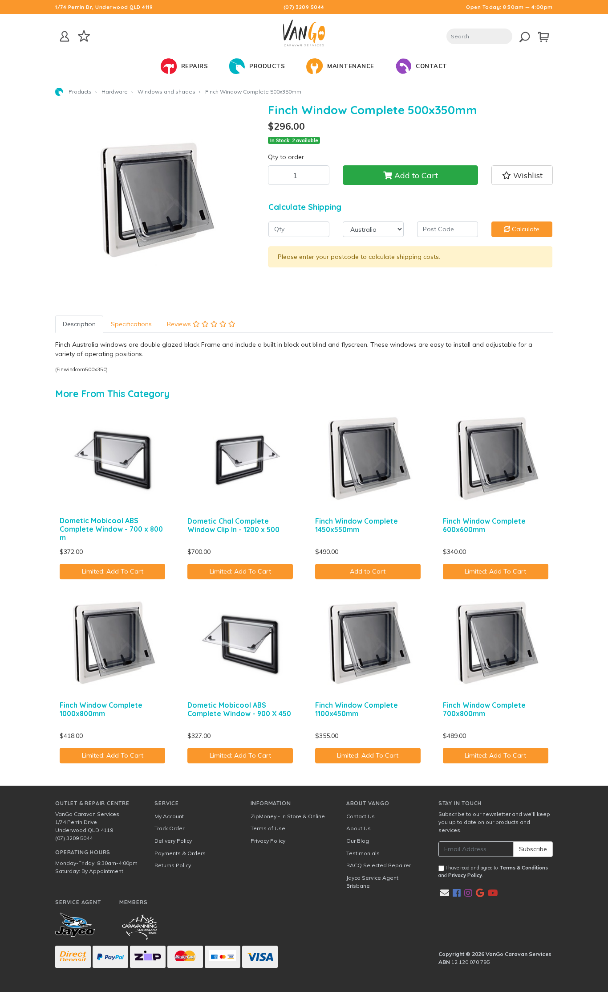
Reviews (180, 324)
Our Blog (357, 840)
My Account (169, 816)
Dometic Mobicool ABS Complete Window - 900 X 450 (239, 709)
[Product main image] (155, 203)
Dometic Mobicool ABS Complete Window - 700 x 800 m (111, 529)
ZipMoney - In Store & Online (288, 816)
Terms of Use (268, 828)
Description (79, 324)
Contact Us (360, 816)
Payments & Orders (180, 853)
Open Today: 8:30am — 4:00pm (509, 7)
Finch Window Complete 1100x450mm (356, 709)
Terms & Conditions (523, 868)
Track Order (169, 828)
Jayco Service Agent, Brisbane (373, 881)
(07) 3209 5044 (304, 7)
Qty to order (286, 157)
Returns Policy (172, 865)
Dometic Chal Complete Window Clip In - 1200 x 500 (233, 525)
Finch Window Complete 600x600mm (484, 525)
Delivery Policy (173, 840)
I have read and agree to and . (493, 871)
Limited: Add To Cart (112, 571)
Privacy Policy (268, 840)
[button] (521, 175)
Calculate (524, 229)
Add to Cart (415, 175)
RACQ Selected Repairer (378, 865)
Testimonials (363, 853)
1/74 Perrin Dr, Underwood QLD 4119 (104, 7)
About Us (358, 828)
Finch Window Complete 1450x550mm (356, 525)
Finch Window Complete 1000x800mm (101, 709)
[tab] (79, 324)
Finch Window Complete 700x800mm (484, 709)
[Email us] (444, 892)
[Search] (520, 35)
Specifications (131, 324)
